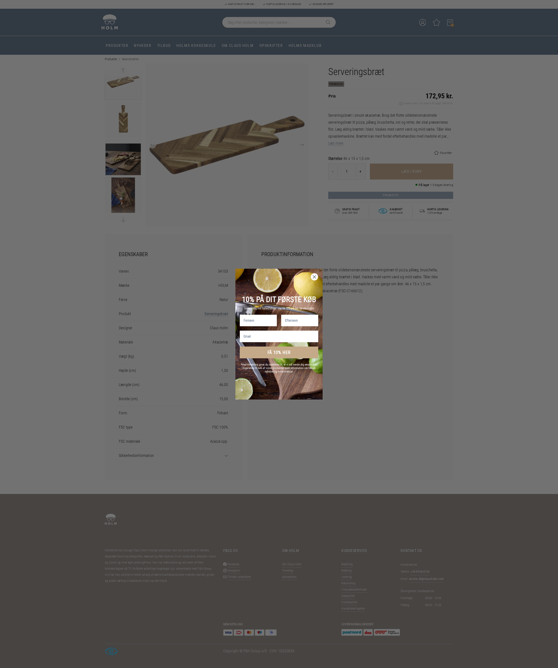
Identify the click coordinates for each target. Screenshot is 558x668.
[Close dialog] (314, 277)
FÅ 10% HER (279, 352)
